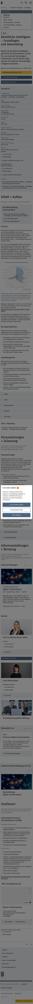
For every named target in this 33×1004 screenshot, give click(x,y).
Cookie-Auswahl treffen (16, 510)
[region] (16, 502)
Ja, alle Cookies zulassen (16, 504)
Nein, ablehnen (16, 515)
